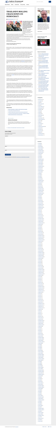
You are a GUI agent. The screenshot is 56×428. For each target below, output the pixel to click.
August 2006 (40, 388)
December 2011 (40, 303)
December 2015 (40, 235)
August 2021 (40, 167)
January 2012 (40, 302)
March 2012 (40, 299)
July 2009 (39, 344)
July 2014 (39, 259)
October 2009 (40, 340)
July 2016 (39, 225)
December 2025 (40, 150)
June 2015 (39, 244)
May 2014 (39, 262)
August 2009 (40, 343)
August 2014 (40, 258)
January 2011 (40, 319)
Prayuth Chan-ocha (19, 127)
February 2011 (40, 317)
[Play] (38, 45)
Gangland (39, 113)
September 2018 (40, 193)
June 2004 (39, 401)
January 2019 (40, 187)
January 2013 (40, 285)
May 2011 (39, 313)
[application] (44, 42)
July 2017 (39, 210)
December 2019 (40, 180)
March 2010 (40, 333)
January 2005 (40, 395)
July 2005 (39, 392)
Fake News (39, 109)
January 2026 (40, 149)
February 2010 (40, 334)
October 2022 (40, 163)
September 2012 (40, 290)
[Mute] (47, 45)
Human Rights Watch (14, 127)
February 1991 (40, 418)
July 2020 (39, 173)
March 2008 (40, 365)
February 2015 (40, 249)
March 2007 (40, 381)
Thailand (23, 127)
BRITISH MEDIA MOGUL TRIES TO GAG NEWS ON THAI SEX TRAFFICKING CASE (43, 55)
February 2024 (40, 160)
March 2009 (40, 350)
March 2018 (40, 200)
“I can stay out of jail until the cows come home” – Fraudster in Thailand (18, 113)
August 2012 (40, 292)
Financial (39, 110)
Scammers (39, 127)
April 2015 (39, 246)
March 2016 (40, 231)
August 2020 (40, 171)
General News (40, 115)
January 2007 (40, 384)
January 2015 (40, 251)
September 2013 (40, 273)
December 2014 (40, 252)
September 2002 (40, 409)
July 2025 (39, 154)
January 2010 (40, 336)
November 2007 (40, 371)
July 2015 (39, 242)
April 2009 (39, 348)
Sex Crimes (40, 129)
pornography (40, 123)
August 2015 (40, 241)
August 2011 (40, 309)
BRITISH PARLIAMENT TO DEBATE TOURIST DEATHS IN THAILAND (17, 109)
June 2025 (39, 156)
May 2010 (39, 330)
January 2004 (40, 405)
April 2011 (39, 314)
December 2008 (40, 354)
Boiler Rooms (40, 99)
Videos (12, 4)
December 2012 (40, 286)
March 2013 (40, 282)
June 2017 (39, 211)
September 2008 (40, 358)
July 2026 (39, 143)
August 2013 (40, 275)
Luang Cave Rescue (41, 119)
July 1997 (39, 416)
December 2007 (40, 370)
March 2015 (40, 248)
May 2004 (39, 402)
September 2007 (40, 374)
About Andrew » (40, 31)
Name (6, 146)
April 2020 (39, 177)
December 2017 (40, 204)
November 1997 (40, 415)
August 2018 (40, 194)
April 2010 (39, 331)
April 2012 (39, 297)
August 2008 (40, 360)
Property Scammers (41, 126)
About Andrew (7, 4)
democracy (9, 127)
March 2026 (40, 146)
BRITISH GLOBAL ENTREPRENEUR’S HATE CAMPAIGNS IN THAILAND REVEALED (43, 78)
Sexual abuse (40, 130)
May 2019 (39, 184)
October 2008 (40, 357)
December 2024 (40, 159)
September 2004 (40, 399)
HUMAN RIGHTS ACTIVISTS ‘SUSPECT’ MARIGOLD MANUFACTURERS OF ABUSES (43, 74)
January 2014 (40, 268)
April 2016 (39, 229)
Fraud (39, 112)
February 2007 (40, 382)
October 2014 (40, 255)
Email (6, 150)
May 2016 (39, 228)
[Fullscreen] (48, 45)
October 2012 (40, 289)
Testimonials (17, 4)
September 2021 (40, 166)
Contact (27, 4)
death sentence (40, 103)
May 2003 (39, 406)
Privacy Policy (22, 4)
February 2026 (40, 147)
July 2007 (39, 377)
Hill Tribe (39, 116)
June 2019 (39, 183)
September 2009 (40, 341)
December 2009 (40, 337)
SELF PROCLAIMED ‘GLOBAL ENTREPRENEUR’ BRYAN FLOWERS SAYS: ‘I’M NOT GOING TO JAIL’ (43, 82)
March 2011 (40, 316)
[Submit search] (50, 2)
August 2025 (40, 153)
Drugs (39, 105)
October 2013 (40, 272)
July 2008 (39, 361)
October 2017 (40, 205)
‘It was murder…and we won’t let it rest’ (14, 110)
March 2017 (40, 214)
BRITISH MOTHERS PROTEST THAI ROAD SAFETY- (15, 114)
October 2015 (40, 238)
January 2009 (40, 353)
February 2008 (40, 367)
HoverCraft (17, 426)
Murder (39, 120)
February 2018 (40, 201)
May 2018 (39, 197)
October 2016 (40, 221)
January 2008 (40, 368)
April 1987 (39, 419)
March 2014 (40, 265)
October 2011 (40, 306)
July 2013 (39, 276)
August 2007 (40, 375)
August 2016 (40, 224)
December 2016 (40, 218)
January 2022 (40, 164)
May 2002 (39, 411)
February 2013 (40, 283)
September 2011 (40, 307)
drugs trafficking (40, 106)
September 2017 (40, 207)
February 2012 (40, 300)
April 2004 (39, 404)
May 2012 (39, 296)
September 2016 (40, 222)
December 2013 (40, 269)
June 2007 (39, 378)
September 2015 (40, 239)
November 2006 (40, 385)
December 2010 (40, 320)
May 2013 (39, 279)
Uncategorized (40, 133)
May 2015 (39, 245)
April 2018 (39, 198)
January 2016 (40, 234)
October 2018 (40, 191)
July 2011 (39, 310)
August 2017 (40, 208)
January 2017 (40, 217)
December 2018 (40, 188)
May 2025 (39, 157)
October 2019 (40, 181)
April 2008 (39, 364)
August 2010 (40, 326)
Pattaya (39, 122)
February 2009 (40, 351)
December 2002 (40, 408)
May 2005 (39, 394)
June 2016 (39, 227)
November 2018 (40, 190)
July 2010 (39, 327)
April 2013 (39, 280)
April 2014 (39, 263)
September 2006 (40, 387)
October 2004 (40, 398)
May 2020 (39, 176)
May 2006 (39, 391)
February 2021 (40, 170)
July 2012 (39, 293)
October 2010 (40, 323)
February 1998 (40, 412)
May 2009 (39, 347)
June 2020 (39, 174)
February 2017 (40, 215)
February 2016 (40, 232)
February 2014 (40, 266)
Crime (39, 102)
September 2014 (40, 256)
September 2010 (40, 324)
